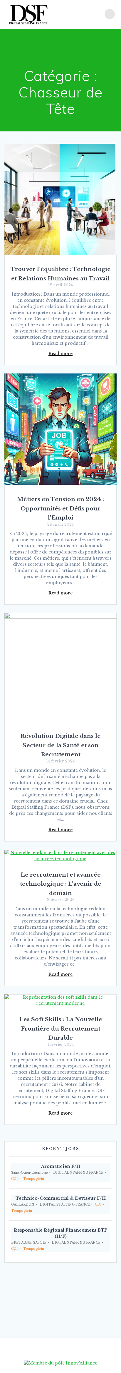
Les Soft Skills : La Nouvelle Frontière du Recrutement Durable (60, 1028)
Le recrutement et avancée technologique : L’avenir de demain (60, 884)
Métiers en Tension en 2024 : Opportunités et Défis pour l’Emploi (60, 508)
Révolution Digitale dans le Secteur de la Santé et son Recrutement (60, 745)
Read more (60, 353)
